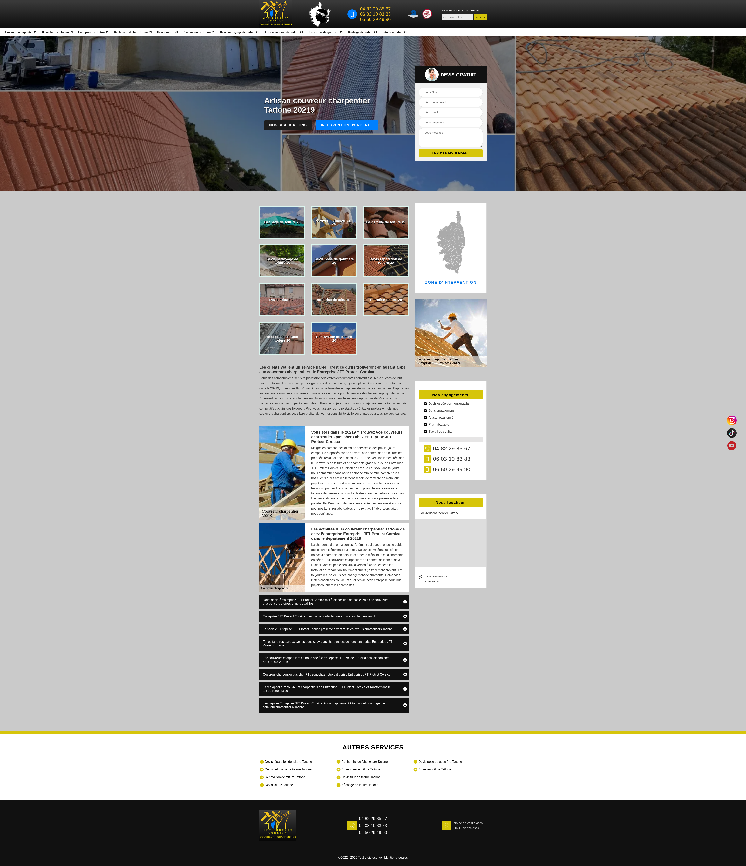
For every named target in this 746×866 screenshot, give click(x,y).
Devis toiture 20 (167, 32)
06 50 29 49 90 (375, 19)
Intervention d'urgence (347, 125)
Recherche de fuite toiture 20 (133, 32)
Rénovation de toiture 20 (199, 32)
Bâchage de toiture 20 (362, 32)
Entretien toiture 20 (394, 32)
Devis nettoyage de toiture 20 (239, 32)
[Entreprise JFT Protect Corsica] (275, 14)
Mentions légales (396, 857)
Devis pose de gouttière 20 (325, 32)
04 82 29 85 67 (375, 8)
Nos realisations (288, 125)
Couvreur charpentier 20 (21, 32)
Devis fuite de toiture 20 (58, 32)
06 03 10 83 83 (375, 14)
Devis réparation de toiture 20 (283, 32)
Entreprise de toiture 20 (93, 32)
